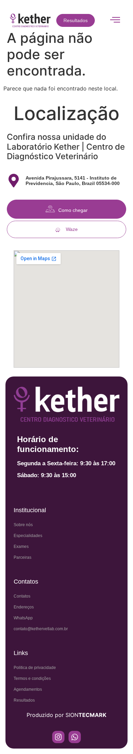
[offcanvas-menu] (115, 20)
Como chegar (73, 210)
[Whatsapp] (75, 737)
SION (85, 714)
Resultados (75, 20)
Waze (72, 229)
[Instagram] (58, 737)
